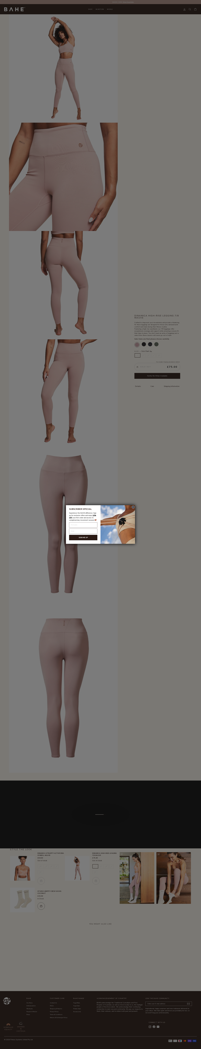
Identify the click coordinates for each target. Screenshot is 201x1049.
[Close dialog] (133, 507)
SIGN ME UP (83, 538)
